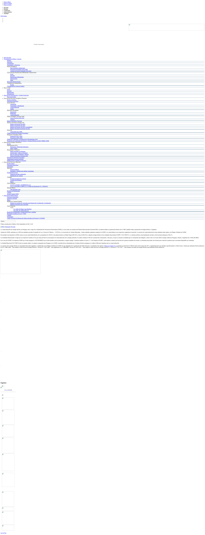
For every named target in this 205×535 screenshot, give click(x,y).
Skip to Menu (7, 2)
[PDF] (2, 226)
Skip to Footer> (8, 5)
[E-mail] (13, 226)
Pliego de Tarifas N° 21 (111, 246)
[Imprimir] (7, 226)
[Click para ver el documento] (8, 409)
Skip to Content (8, 3)
